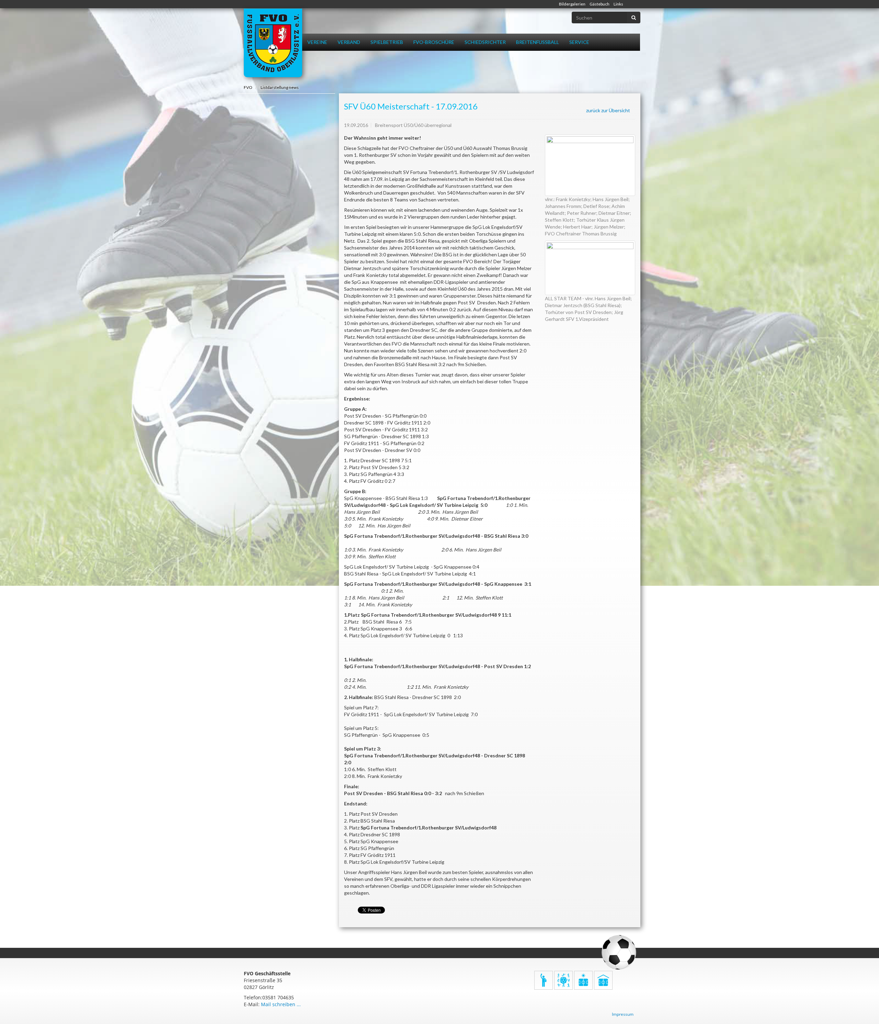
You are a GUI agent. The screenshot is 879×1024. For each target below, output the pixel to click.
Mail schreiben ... (281, 1004)
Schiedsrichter (485, 42)
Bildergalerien (572, 4)
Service (579, 42)
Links (618, 4)
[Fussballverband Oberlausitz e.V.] (273, 43)
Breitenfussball (537, 42)
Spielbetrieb (386, 42)
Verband (349, 42)
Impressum (622, 1014)
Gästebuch (599, 4)
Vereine (317, 42)
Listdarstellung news (280, 87)
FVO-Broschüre (433, 42)
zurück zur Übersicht (608, 110)
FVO (248, 87)
